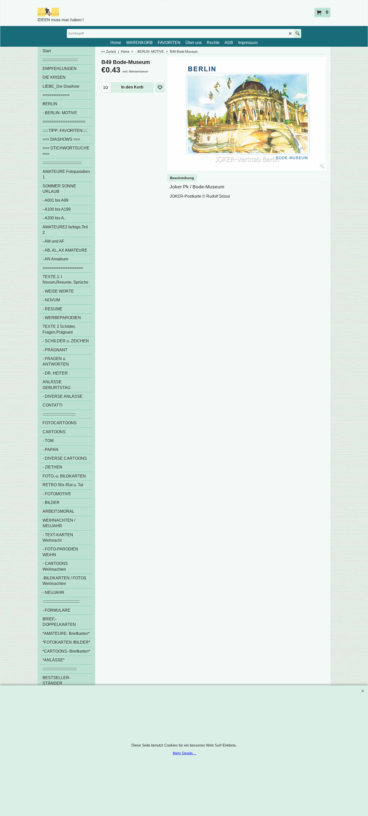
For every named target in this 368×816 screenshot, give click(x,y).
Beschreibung (182, 178)
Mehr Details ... (185, 753)
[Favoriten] (160, 87)
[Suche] (297, 33)
